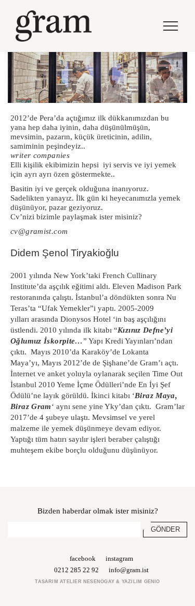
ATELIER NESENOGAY (87, 581)
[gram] (54, 26)
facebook (83, 558)
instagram (119, 558)
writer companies (40, 155)
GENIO (152, 581)
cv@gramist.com (39, 231)
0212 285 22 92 (76, 570)
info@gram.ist (129, 570)
